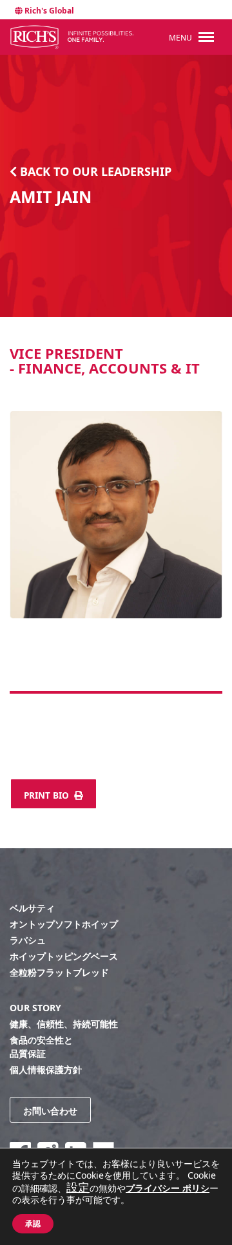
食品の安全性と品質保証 (41, 1047)
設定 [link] (78, 1187)
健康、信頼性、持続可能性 (64, 1024)
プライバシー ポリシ (167, 1188)
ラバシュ (28, 940)
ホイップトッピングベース (64, 956)
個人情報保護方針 (46, 1069)
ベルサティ (32, 908)
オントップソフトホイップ (64, 924)
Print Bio (48, 795)
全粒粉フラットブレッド (59, 972)
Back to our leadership (94, 171)
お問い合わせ (50, 1111)
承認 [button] (33, 1224)
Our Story (35, 1008)
